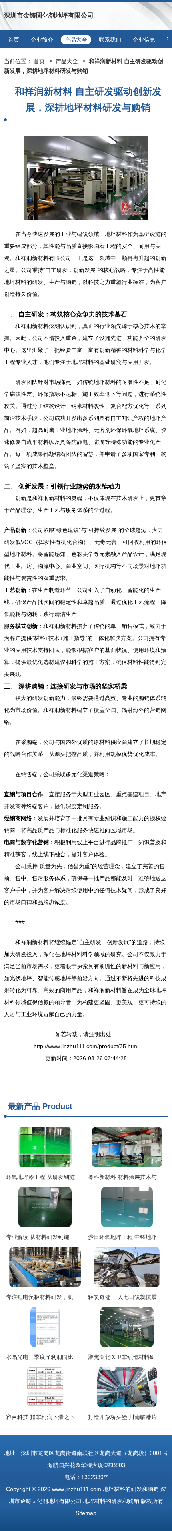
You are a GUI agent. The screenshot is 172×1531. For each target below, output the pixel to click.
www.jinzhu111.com (76, 1489)
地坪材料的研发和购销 (131, 1489)
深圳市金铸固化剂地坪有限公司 (49, 15)
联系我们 (110, 39)
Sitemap (86, 1513)
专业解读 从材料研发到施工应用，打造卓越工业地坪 (71, 1237)
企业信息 (144, 39)
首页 (13, 39)
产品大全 (76, 39)
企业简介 (42, 39)
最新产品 (24, 1106)
